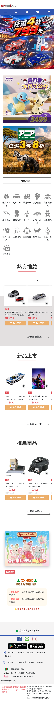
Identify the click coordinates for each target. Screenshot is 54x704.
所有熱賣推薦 (34, 339)
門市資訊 (21, 664)
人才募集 (30, 664)
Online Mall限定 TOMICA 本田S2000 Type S (38, 315)
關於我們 (11, 664)
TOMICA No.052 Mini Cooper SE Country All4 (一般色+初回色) (15, 315)
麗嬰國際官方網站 (17, 671)
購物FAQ (21, 654)
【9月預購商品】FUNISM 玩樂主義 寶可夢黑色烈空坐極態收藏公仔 (38, 401)
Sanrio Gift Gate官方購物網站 (22, 678)
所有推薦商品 (34, 513)
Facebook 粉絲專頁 (8, 682)
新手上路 (11, 654)
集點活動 (10, 573)
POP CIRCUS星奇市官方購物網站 (23, 675)
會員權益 (7, 658)
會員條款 (40, 654)
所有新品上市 (34, 426)
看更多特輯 (26, 182)
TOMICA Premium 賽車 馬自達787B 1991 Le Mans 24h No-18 (15, 401)
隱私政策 (40, 664)
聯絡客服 (30, 654)
